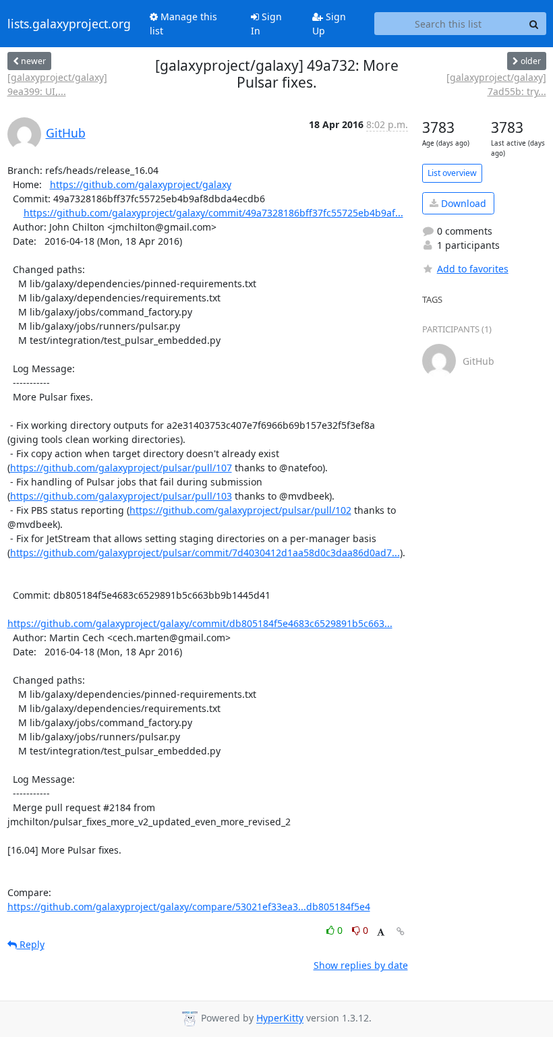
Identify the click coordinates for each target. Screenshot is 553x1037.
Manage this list (183, 23)
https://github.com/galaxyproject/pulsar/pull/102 (240, 510)
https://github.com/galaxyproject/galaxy (140, 184)
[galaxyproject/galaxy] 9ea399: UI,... (57, 84)
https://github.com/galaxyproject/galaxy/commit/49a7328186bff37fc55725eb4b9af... (213, 212)
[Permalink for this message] (400, 931)
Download (462, 203)
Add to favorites (472, 268)
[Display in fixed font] (381, 932)
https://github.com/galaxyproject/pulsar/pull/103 (121, 496)
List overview (452, 173)
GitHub (66, 133)
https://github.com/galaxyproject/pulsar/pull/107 (121, 467)
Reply (31, 944)
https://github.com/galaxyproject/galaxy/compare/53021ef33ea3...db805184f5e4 (188, 906)
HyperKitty (279, 1018)
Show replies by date (361, 965)
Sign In (266, 23)
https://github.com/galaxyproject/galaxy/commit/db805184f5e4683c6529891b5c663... (199, 623)
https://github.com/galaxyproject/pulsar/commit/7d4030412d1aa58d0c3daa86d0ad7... (205, 552)
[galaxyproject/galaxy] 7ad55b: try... (496, 84)
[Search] (534, 23)
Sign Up (329, 23)
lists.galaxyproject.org (69, 24)
